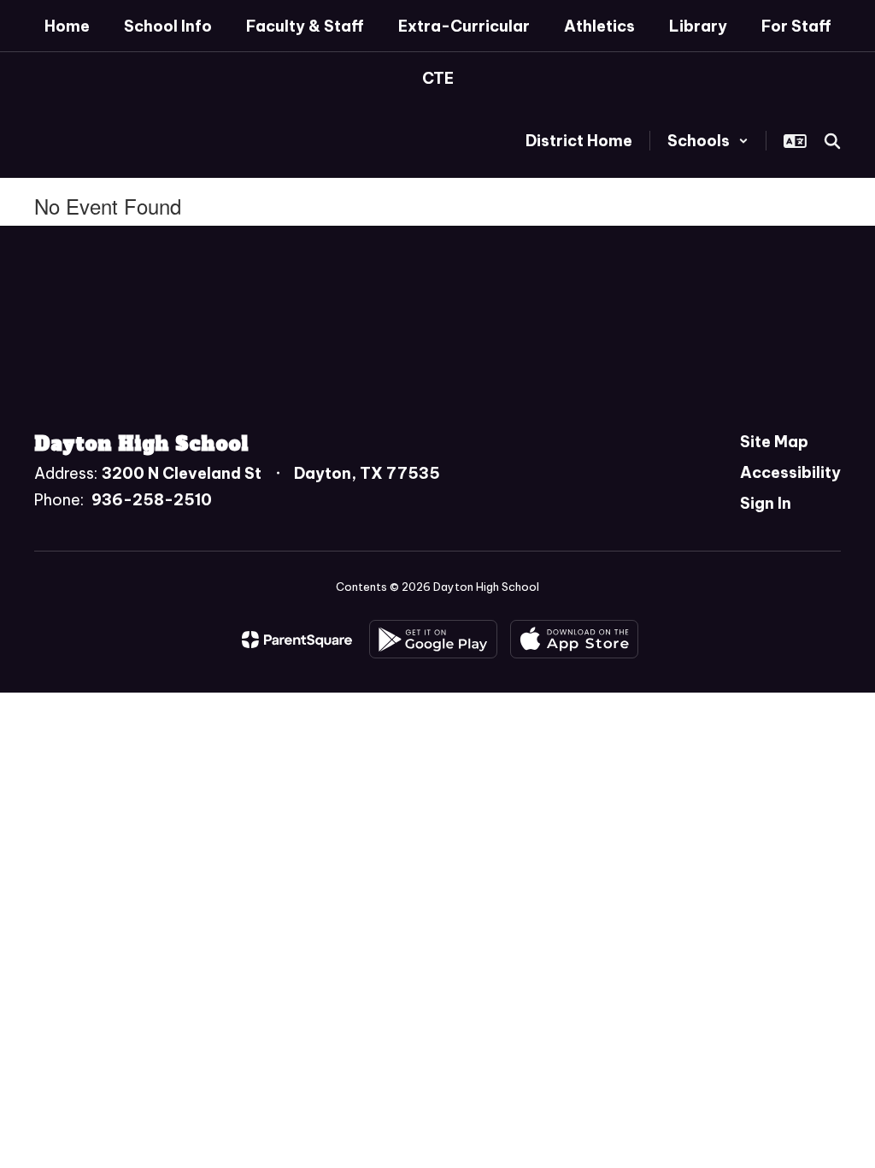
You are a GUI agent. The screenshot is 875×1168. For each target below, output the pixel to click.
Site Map (774, 441)
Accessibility (790, 472)
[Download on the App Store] (574, 639)
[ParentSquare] (297, 639)
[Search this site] (832, 141)
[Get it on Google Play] (433, 639)
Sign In (765, 503)
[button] (708, 140)
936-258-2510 (151, 500)
